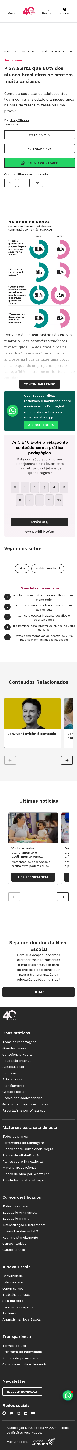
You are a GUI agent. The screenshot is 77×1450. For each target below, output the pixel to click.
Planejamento (13, 1086)
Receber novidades (22, 1391)
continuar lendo (39, 384)
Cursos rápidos (14, 1244)
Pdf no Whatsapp (42, 163)
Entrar (65, 13)
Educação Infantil (16, 1061)
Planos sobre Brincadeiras (23, 1161)
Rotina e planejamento (20, 1237)
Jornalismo (26, 51)
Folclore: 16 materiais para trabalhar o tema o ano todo (41, 597)
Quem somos (12, 1288)
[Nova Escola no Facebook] (4, 1413)
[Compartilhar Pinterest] (37, 183)
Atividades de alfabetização (24, 1180)
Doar (38, 992)
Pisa (22, 568)
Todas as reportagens (19, 1042)
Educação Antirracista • (21, 1212)
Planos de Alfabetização (21, 1155)
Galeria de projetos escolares (25, 1104)
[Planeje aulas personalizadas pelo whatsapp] (67, 1395)
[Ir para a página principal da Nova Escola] (29, 11)
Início (7, 51)
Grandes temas (14, 1048)
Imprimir (42, 134)
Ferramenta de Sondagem (23, 1143)
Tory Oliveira (19, 120)
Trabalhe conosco (16, 1295)
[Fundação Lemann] (43, 1441)
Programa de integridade (22, 1352)
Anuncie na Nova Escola (21, 1319)
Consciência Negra (17, 1054)
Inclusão (9, 1073)
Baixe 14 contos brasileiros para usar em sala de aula (39, 607)
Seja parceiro (12, 1301)
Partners (9, 1313)
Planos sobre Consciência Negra (27, 1149)
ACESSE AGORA (41, 425)
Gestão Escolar (14, 1092)
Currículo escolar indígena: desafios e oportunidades (38, 617)
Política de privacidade (20, 1358)
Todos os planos (15, 1136)
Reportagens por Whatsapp (23, 1110)
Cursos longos (13, 1250)
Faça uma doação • (17, 1307)
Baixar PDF (42, 148)
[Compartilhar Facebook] (24, 183)
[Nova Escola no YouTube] (33, 1413)
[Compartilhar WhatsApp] (10, 183)
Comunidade (12, 1276)
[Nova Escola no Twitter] (11, 1413)
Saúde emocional (48, 568)
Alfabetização (13, 1067)
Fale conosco (12, 1282)
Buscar (47, 13)
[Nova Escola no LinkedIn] (25, 1413)
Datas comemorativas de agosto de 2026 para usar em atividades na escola (40, 638)
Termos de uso (14, 1346)
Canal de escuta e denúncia (24, 1364)
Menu (11, 13)
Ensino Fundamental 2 (20, 1231)
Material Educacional (19, 1168)
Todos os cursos (15, 1206)
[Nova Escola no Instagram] (18, 1413)
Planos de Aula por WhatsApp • (27, 1174)
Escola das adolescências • (23, 1098)
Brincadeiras (12, 1079)
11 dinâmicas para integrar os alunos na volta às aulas (41, 627)
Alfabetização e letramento (24, 1225)
